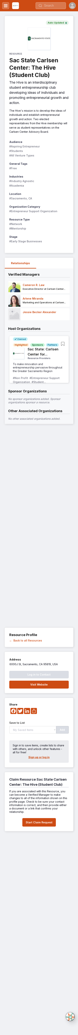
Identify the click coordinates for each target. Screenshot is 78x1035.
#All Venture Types (21, 155)
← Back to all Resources (25, 640)
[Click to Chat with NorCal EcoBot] (70, 1016)
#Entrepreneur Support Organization (33, 211)
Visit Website (39, 684)
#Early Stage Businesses (25, 241)
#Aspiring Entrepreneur (24, 146)
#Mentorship (17, 228)
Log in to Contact (39, 674)
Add (62, 729)
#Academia (16, 185)
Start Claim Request (39, 822)
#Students (16, 151)
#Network (15, 224)
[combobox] (51, 5)
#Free (13, 168)
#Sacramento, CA (20, 198)
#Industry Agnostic (21, 181)
